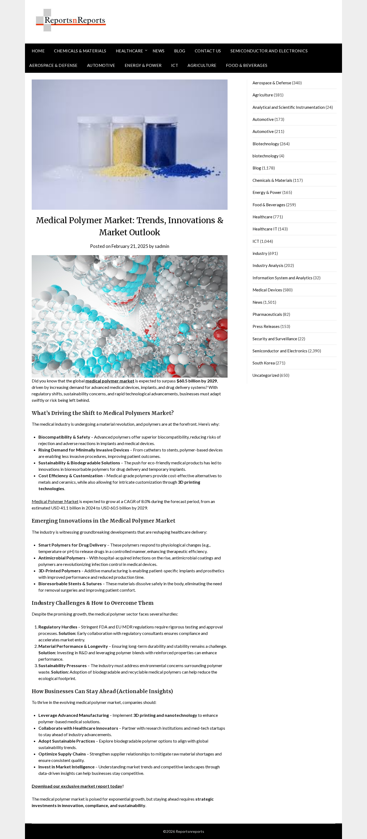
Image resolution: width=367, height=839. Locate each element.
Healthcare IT (265, 228)
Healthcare (129, 50)
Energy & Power (143, 65)
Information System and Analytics (282, 277)
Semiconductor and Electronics (269, 50)
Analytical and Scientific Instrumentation (289, 107)
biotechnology (266, 155)
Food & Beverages (247, 65)
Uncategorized (266, 375)
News (159, 50)
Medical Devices (267, 289)
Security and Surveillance (275, 338)
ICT (174, 65)
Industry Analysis (268, 265)
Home (38, 50)
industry (260, 253)
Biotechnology (266, 143)
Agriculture (202, 65)
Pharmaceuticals (267, 314)
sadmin (162, 246)
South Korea (264, 362)
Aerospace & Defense (53, 65)
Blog (179, 50)
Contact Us (208, 50)
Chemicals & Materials (80, 50)
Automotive (101, 65)
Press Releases (266, 326)
